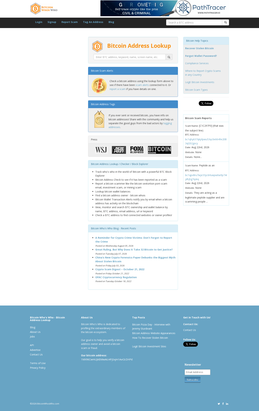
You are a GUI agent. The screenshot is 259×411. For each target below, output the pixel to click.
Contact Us (36, 354)
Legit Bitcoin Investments (199, 82)
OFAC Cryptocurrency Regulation (116, 277)
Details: (189, 157)
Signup (52, 22)
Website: (190, 152)
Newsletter (193, 365)
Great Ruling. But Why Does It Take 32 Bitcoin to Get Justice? (134, 249)
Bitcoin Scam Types (196, 89)
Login (38, 22)
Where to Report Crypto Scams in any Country (203, 72)
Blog (111, 22)
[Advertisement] (56, 205)
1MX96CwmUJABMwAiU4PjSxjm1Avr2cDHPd (106, 359)
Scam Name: (191, 125)
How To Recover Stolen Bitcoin (150, 337)
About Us (35, 332)
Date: (188, 147)
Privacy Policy (37, 367)
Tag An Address (93, 22)
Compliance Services (197, 63)
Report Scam (69, 22)
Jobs (32, 336)
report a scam (118, 89)
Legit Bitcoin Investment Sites (149, 346)
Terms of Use (38, 363)
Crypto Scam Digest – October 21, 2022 (119, 269)
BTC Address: (192, 134)
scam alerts (142, 85)
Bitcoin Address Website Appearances (153, 333)
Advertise (35, 350)
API (32, 345)
